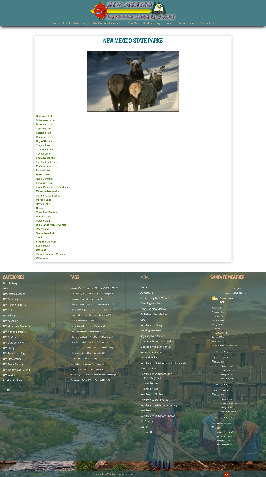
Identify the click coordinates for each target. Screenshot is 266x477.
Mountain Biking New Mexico (157, 341)
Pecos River (77, 347)
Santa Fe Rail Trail (80, 358)
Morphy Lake (43, 200)
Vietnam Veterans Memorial (51, 254)
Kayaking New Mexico (152, 336)
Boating (93, 293)
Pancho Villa (43, 216)
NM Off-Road (10, 337)
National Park (78, 331)
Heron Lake (43, 174)
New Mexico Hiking (151, 325)
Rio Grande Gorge (81, 353)
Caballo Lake (43, 128)
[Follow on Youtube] (226, 474)
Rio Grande (109, 347)
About (66, 23)
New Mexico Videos (14, 294)
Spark (108, 358)
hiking (75, 315)
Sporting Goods (149, 368)
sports (75, 364)
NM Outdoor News (14, 342)
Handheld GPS (79, 309)
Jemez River (89, 315)
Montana (99, 326)
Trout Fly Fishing (97, 369)
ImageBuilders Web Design (36, 474)
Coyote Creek (43, 153)
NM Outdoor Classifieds (107, 23)
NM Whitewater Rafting (16, 369)
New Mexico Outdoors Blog (144, 23)
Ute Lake (41, 250)
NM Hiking (9, 315)
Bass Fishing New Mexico (154, 298)
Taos (101, 364)
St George (88, 364)
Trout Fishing (78, 369)
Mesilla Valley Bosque (48, 195)
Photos (182, 23)
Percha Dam (43, 220)
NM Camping (10, 299)
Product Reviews (12, 380)
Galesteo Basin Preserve (83, 304)
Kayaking (105, 315)
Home (55, 23)
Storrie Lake (42, 237)
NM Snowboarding (14, 353)
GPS (5, 288)
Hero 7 (107, 309)
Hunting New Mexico (152, 330)
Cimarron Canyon (45, 137)
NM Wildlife (9, 375)
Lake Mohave (79, 320)
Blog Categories (152, 378)
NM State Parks (12, 359)
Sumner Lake (43, 245)
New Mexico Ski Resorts (154, 394)
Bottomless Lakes (45, 120)
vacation (77, 374)
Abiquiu (76, 288)
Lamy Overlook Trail (81, 326)
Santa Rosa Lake (46, 233)
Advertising (80, 23)
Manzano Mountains (48, 191)
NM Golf (7, 310)
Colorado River (79, 299)
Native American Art (152, 352)
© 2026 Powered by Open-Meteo (225, 345)
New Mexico (79, 337)
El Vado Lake (43, 166)
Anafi (105, 288)
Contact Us (207, 23)
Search (193, 23)
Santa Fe (99, 353)
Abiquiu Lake (90, 288)
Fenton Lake (43, 170)
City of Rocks (44, 141)
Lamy (93, 320)
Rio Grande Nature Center (51, 225)
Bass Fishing (10, 283)
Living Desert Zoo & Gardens (52, 187)
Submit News (150, 389)
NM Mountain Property (16, 326)
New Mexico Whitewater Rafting (158, 405)
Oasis (39, 208)
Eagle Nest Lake (45, 158)
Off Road (102, 342)
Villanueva (42, 258)
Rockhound (42, 229)
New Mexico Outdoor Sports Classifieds (163, 363)
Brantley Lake (44, 124)
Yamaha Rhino (102, 380)
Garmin (103, 304)
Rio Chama (93, 347)
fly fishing (97, 299)
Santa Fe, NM (236, 289)
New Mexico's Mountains (102, 337)
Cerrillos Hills (44, 132)
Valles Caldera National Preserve (101, 374)
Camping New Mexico (152, 303)
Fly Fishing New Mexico (153, 314)
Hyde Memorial (44, 179)
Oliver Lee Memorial (47, 212)
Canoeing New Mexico (153, 309)
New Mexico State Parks (154, 399)
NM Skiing (8, 348)
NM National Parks (14, 332)
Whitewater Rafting (81, 380)
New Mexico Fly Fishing (82, 342)
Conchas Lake (44, 149)
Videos (170, 23)
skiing (97, 358)
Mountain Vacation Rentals (156, 346)
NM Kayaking (10, 321)
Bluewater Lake (45, 116)
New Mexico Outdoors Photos (157, 416)
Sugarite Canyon (46, 241)
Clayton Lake (43, 145)
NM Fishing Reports (14, 304)
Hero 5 (95, 309)
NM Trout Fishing (13, 364)
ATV (115, 288)
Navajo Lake (43, 204)
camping (107, 293)
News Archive (150, 383)
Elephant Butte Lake (47, 162)
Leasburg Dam (44, 183)
